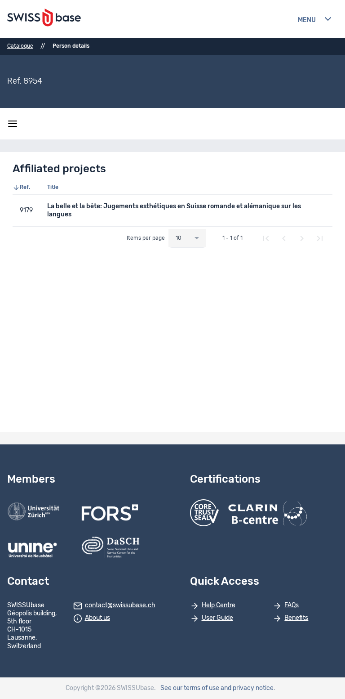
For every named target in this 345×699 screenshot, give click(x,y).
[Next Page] (302, 238)
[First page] (266, 238)
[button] (26, 187)
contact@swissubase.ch (120, 605)
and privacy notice (247, 688)
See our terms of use (189, 688)
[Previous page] (284, 238)
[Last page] (320, 238)
